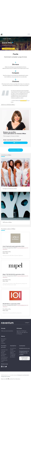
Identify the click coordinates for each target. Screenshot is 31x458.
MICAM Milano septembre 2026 (11, 303)
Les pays (3, 343)
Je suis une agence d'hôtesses (12, 353)
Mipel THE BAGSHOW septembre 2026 (13, 274)
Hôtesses (19, 328)
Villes (2, 341)
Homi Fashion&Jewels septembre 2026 (13, 246)
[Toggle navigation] (29, 34)
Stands (3, 328)
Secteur (3, 340)
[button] (8, 48)
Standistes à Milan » (15, 150)
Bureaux (3, 355)
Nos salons (3, 338)
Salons (3, 336)
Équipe (2, 352)
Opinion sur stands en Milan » (8, 104)
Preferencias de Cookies (24, 358)
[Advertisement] (15, 16)
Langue (27, 322)
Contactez (3, 354)
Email (16, 142)
